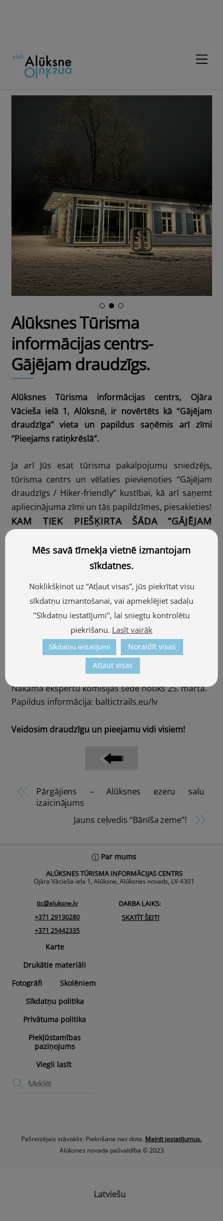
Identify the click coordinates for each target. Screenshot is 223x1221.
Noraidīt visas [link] (152, 646)
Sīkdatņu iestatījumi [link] (79, 646)
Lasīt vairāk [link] (132, 629)
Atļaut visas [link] (113, 665)
